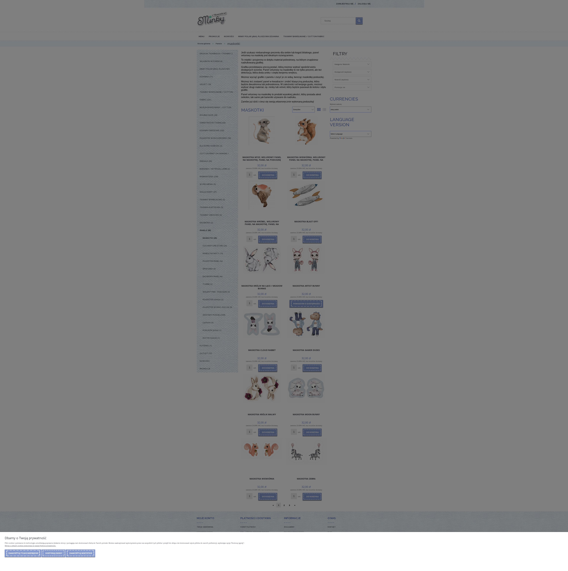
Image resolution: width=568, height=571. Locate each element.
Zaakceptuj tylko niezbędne (23, 553)
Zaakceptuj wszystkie (80, 553)
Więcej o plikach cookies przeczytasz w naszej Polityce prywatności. (30, 546)
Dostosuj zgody (53, 553)
